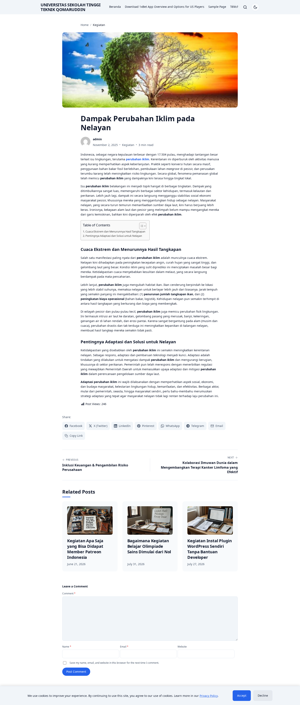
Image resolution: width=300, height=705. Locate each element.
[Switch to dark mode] (255, 7)
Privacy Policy (209, 696)
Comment (69, 593)
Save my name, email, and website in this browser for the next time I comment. (114, 663)
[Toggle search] (245, 7)
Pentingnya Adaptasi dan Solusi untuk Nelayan (114, 236)
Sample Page (217, 7)
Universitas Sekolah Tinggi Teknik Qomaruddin (71, 7)
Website (182, 646)
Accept (241, 695)
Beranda (115, 7)
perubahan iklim (137, 159)
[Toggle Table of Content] (140, 225)
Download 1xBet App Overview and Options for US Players (164, 7)
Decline (263, 695)
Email (124, 646)
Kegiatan (128, 145)
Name (66, 646)
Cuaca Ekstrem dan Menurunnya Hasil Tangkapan (115, 231)
